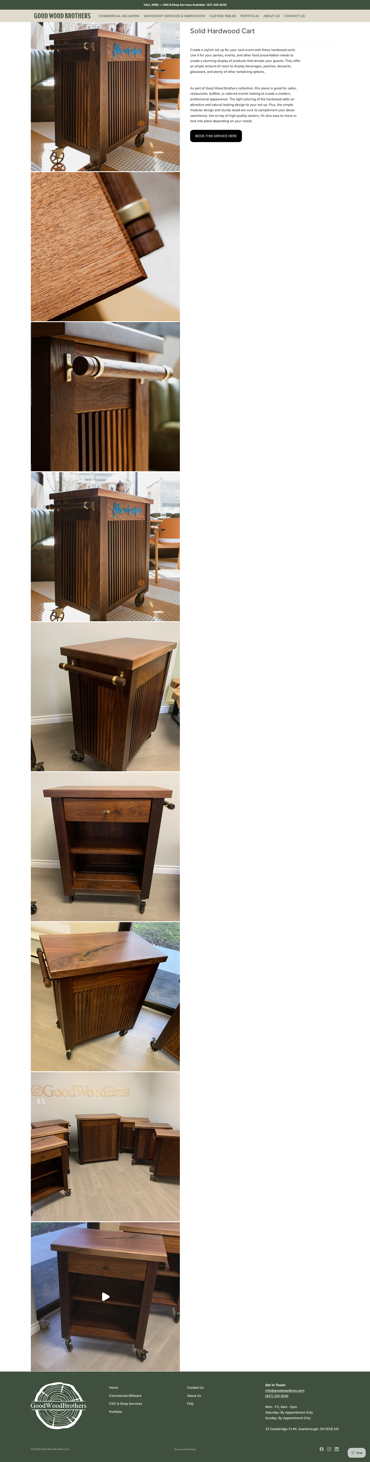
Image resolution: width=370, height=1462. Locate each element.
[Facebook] (321, 1449)
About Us (194, 1395)
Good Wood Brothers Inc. (55, 1449)
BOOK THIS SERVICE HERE (216, 136)
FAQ (190, 1403)
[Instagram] (329, 1449)
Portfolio (115, 1411)
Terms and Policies (185, 1449)
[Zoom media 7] (105, 996)
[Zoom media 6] (105, 846)
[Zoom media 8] (105, 1146)
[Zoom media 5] (105, 696)
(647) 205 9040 (276, 1396)
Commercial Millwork (125, 1395)
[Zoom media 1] (105, 96)
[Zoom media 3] (105, 396)
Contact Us (195, 1387)
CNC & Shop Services (125, 1403)
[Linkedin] (336, 1449)
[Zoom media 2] (105, 246)
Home (113, 1387)
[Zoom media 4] (105, 546)
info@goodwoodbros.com (284, 1390)
